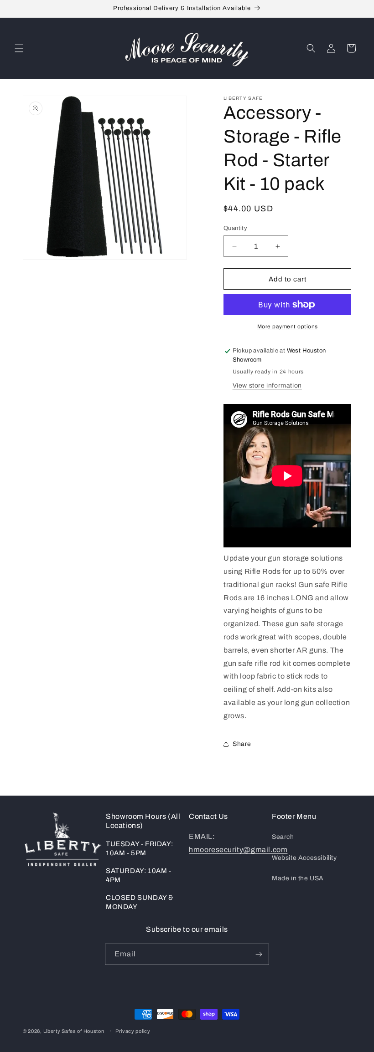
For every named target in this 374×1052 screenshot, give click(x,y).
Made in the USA (298, 878)
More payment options (287, 326)
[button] (19, 48)
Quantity (235, 228)
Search (283, 836)
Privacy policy (133, 1031)
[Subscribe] (259, 954)
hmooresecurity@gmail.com (238, 849)
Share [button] (242, 743)
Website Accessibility (304, 857)
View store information (267, 385)
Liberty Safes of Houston (73, 1031)
